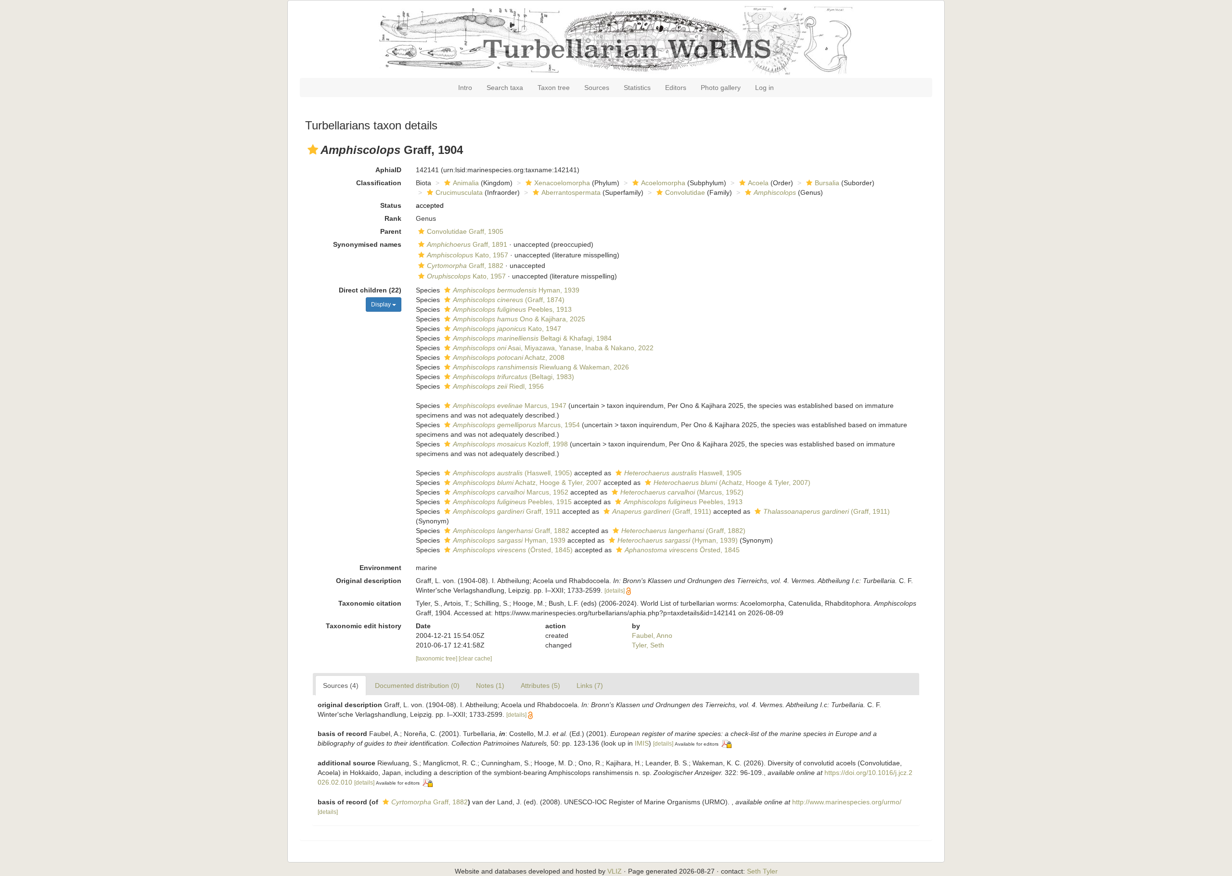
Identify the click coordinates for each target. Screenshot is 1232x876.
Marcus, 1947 (509, 405)
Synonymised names (367, 244)
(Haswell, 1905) (512, 473)
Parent (390, 231)
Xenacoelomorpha (562, 183)
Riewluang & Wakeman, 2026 (541, 367)
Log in (764, 87)
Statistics (637, 87)
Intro (465, 87)
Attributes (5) (540, 685)
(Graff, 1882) (683, 530)
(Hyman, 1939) (677, 540)
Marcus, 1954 (516, 425)
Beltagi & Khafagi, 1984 (532, 338)
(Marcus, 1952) (682, 492)
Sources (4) (341, 685)
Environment (380, 567)
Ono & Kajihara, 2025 (519, 319)
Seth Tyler (762, 871)
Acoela (758, 183)
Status (390, 205)
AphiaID (388, 170)
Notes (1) (490, 685)
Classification (378, 183)
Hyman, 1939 (516, 290)
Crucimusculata (459, 192)
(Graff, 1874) (509, 300)
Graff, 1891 (467, 244)
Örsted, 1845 (682, 550)
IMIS (642, 743)
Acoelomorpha (663, 183)
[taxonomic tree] (437, 658)
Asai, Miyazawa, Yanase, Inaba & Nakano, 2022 (553, 348)
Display (381, 304)
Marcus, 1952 (510, 492)
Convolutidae (685, 192)
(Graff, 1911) (661, 511)
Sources (596, 87)
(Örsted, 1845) (513, 550)
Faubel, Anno (652, 635)
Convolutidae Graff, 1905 (465, 231)
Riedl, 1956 (498, 386)
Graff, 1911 (506, 511)
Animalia (466, 183)
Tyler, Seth (648, 645)
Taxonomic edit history (363, 626)
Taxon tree (554, 87)
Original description (368, 580)
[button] (313, 149)
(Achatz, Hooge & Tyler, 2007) (732, 482)
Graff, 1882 (465, 265)
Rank (393, 218)
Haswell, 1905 (683, 473)
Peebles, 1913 (512, 309)
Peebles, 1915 (512, 502)
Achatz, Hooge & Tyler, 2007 (527, 482)
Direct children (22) (370, 290)
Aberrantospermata (571, 192)
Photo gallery (721, 87)
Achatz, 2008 (509, 357)
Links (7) (590, 685)
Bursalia (827, 183)
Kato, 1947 (507, 328)
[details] (614, 590)
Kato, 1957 (467, 255)
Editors (675, 87)
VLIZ (614, 871)
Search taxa (505, 87)
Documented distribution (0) (417, 685)
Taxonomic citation (369, 603)
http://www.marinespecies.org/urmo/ (846, 802)
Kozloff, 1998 (510, 444)
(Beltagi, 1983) (513, 377)
